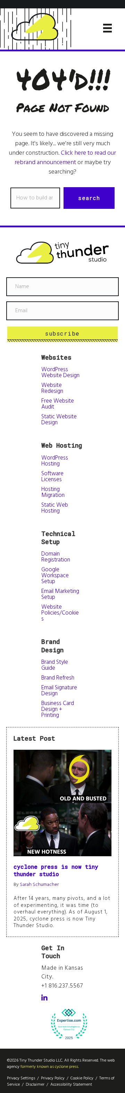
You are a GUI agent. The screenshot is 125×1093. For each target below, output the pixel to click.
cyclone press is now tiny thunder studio (56, 870)
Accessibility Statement (71, 1084)
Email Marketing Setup (60, 594)
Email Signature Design (59, 690)
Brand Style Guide (54, 665)
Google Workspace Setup (55, 575)
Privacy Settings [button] (21, 1078)
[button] (89, 198)
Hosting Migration (53, 492)
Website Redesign (52, 388)
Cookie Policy (81, 1078)
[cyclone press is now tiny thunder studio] (62, 803)
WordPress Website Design (60, 372)
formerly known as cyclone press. (49, 1066)
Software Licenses (52, 476)
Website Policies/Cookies (60, 613)
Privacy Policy (53, 1078)
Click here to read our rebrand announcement (65, 158)
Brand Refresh (57, 678)
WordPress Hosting (54, 461)
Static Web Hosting (54, 508)
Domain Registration (55, 557)
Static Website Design (59, 419)
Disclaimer (35, 1084)
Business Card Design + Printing (57, 709)
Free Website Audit (57, 404)
